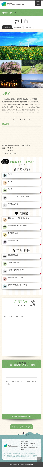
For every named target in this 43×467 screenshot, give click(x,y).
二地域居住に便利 (14, 262)
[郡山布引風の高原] (21, 46)
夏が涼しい (11, 174)
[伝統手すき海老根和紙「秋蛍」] (11, 81)
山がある (11, 189)
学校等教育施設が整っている (17, 285)
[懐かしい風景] (32, 67)
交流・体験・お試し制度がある (18, 218)
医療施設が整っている (15, 277)
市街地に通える (13, 255)
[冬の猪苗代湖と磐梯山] (32, 81)
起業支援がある (13, 240)
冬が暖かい (11, 181)
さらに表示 (21, 119)
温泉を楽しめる (13, 204)
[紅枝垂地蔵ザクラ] (11, 67)
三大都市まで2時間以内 (16, 270)
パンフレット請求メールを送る (21, 427)
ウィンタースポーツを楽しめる (18, 196)
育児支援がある (13, 233)
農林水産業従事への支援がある (18, 225)
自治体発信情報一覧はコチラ (21, 416)
